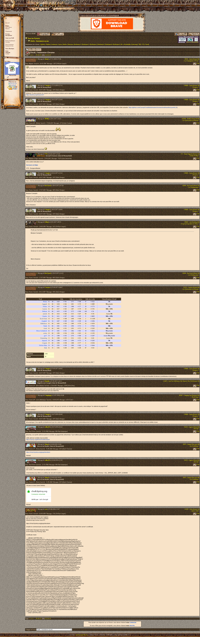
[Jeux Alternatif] (12, 87)
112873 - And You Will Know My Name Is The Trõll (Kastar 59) (181, 381)
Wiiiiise (45, 306)
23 (46, 55)
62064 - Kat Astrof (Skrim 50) (191, 185)
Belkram (44, 311)
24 (48, 55)
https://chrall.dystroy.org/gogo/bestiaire (38, 452)
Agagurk (44, 304)
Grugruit (44, 343)
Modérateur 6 (77, 44)
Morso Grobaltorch (41, 331)
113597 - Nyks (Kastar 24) (191, 509)
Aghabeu (42, 44)
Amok (45, 328)
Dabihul (48, 44)
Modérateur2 (93, 44)
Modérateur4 (108, 44)
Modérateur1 (85, 44)
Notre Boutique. (9, 48)
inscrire (132, 625)
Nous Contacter (9, 44)
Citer (197, 63)
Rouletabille (127, 44)
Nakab (45, 326)
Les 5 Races (8, 27)
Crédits (7, 53)
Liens (6, 51)
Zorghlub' (44, 321)
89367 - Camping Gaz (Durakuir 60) (189, 395)
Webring (7, 52)
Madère (65, 44)
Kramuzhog (44, 338)
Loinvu (60, 44)
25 (50, 55)
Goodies (7, 42)
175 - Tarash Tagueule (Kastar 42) (190, 154)
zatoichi (45, 314)
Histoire (7, 28)
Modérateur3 (100, 44)
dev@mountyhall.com (82, 635)
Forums (7, 34)
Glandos (44, 316)
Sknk (45, 348)
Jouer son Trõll (9, 38)
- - (191, 61)
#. (37, 59)
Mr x (122, 44)
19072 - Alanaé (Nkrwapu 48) (191, 444)
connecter (133, 622)
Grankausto (54, 44)
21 (40, 55)
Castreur (44, 309)
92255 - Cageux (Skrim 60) (191, 427)
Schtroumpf (134, 44)
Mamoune (70, 44)
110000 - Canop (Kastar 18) (191, 85)
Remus (45, 301)
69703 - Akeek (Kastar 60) (192, 59)
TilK (139, 44)
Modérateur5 (116, 44)
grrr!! (45, 336)
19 (36, 55)
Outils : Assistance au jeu (39, 41)
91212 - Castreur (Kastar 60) (191, 287)
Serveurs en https (32, 165)
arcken (45, 333)
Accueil (7, 23)
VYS (143, 44)
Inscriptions (8, 35)
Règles (7, 26)
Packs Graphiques (10, 40)
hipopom (44, 340)
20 (38, 55)
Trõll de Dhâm (43, 345)
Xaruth (147, 44)
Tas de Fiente (43, 318)
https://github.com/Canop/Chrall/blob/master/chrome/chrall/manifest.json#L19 (153, 107)
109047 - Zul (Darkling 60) (191, 222)
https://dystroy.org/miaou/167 (35, 95)
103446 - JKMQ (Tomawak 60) (190, 119)
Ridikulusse (44, 323)
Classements (8, 31)
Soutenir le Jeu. (9, 46)
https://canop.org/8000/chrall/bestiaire (38, 439)
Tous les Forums (34, 38)
